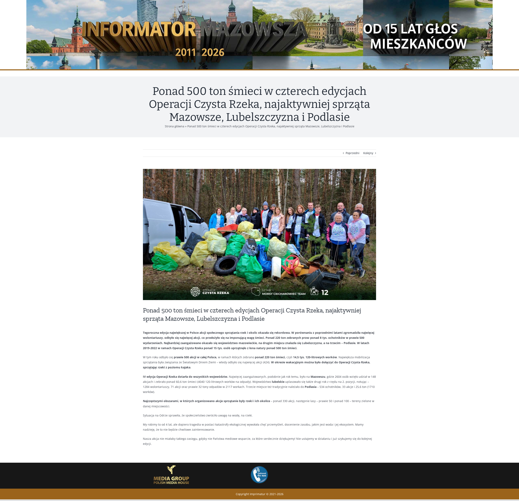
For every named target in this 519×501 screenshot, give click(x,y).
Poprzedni (352, 153)
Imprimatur (257, 494)
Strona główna (174, 126)
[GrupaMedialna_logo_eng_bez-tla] (171, 464)
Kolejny (368, 153)
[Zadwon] (259, 466)
